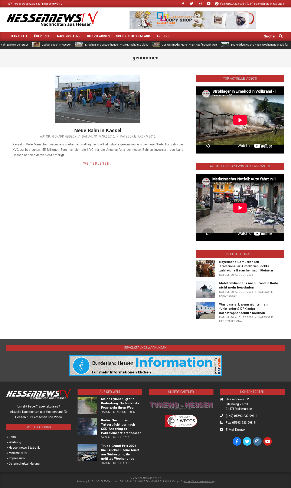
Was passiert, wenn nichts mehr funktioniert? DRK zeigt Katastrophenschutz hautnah (244, 309)
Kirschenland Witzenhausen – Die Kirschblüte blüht (101, 44)
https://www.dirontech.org (199, 481)
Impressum (17, 458)
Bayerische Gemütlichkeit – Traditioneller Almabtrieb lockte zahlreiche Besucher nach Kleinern (246, 266)
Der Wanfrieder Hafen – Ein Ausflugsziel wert (174, 44)
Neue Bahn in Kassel (97, 130)
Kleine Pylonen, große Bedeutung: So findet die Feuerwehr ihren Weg (120, 403)
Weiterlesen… (97, 163)
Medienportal (18, 453)
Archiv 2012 (147, 136)
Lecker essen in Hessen (41, 44)
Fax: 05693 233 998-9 (241, 423)
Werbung (15, 442)
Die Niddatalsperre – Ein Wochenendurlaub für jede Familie (252, 44)
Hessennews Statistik (24, 447)
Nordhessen (228, 295)
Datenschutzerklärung (24, 463)
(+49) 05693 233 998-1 (242, 416)
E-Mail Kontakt (236, 430)
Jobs (12, 437)
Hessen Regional (231, 321)
